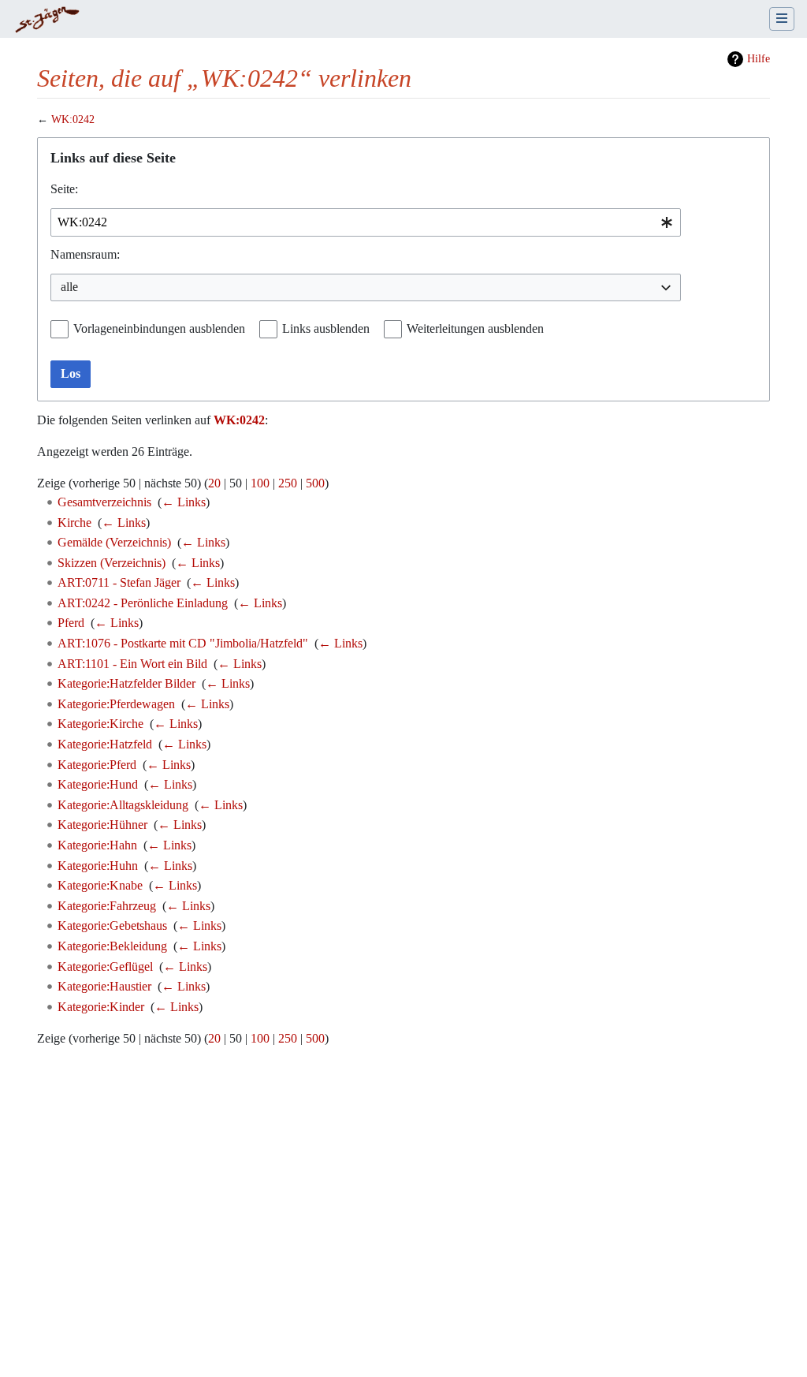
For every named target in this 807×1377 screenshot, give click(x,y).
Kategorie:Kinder (101, 1006)
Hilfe (758, 59)
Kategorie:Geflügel (105, 966)
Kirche (74, 522)
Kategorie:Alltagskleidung (123, 805)
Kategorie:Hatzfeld (105, 744)
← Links (184, 502)
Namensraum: (85, 254)
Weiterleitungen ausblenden (475, 328)
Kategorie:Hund (98, 784)
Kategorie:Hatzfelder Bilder (126, 683)
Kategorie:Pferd (97, 764)
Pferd (71, 622)
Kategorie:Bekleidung (112, 946)
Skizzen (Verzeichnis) (111, 562)
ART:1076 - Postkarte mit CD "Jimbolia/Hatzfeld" (183, 643)
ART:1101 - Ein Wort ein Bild (132, 663)
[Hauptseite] (47, 20)
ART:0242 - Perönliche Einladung (143, 603)
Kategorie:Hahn (97, 845)
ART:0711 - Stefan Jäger (119, 582)
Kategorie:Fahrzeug (107, 905)
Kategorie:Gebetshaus (112, 925)
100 (260, 483)
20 (214, 483)
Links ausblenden (326, 328)
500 (315, 483)
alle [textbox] (69, 286)
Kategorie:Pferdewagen (116, 704)
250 (287, 483)
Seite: (64, 189)
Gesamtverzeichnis (104, 502)
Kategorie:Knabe (100, 885)
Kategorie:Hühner (102, 824)
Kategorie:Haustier (104, 986)
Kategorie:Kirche (100, 723)
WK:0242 (73, 119)
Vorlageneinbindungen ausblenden (159, 328)
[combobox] (365, 222)
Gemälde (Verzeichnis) (114, 542)
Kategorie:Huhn (98, 865)
